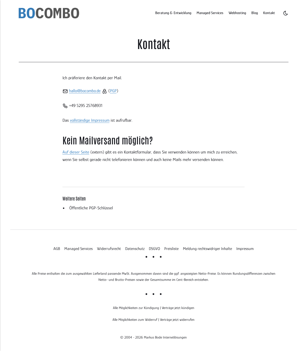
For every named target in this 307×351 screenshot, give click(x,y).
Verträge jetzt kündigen (178, 308)
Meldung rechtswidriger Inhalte (207, 248)
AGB (56, 248)
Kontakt (269, 13)
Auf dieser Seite (75, 152)
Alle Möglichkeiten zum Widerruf (134, 319)
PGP (113, 90)
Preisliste (171, 248)
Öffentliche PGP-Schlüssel (91, 207)
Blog (254, 13)
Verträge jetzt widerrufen (177, 319)
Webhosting (237, 13)
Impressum (245, 248)
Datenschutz (135, 248)
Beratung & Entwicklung (173, 13)
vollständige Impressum (90, 120)
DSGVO (154, 248)
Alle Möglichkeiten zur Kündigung (136, 308)
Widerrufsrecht (109, 248)
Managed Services (210, 13)
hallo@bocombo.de (85, 90)
